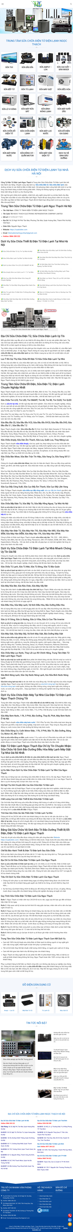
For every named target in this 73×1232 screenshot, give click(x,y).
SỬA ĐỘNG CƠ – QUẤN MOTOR (27, 154)
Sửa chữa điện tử (42, 185)
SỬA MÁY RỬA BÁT (27, 110)
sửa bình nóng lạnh (48, 684)
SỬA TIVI (9, 67)
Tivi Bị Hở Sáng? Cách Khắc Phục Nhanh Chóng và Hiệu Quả (61, 1051)
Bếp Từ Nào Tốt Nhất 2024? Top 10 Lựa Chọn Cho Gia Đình (61, 1089)
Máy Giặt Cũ (64, 1010)
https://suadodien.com (18, 230)
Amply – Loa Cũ (9, 1010)
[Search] (71, 4)
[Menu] (2, 4)
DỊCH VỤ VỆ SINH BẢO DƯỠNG (64, 155)
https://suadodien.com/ (10, 840)
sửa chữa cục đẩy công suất (33, 490)
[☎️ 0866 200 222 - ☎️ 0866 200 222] (36, 4)
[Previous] (3, 1003)
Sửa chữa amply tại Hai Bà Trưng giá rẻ (18, 1059)
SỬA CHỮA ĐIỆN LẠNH (27, 132)
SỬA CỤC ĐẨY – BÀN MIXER (64, 68)
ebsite (57, 837)
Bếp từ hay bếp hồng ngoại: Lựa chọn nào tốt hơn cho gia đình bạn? (61, 1070)
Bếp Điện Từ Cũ (27, 1010)
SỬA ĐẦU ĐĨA (27, 67)
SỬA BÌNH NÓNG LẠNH (45, 110)
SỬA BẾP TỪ (9, 89)
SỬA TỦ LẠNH (27, 89)
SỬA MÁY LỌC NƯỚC (46, 132)
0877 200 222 (50, 1146)
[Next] (69, 1003)
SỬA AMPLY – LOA (46, 68)
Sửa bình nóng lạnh (8, 686)
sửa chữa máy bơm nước (25, 722)
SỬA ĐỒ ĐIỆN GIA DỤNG (64, 132)
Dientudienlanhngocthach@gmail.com (22, 233)
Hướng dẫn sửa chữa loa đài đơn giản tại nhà (61, 1033)
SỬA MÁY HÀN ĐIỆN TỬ (45, 154)
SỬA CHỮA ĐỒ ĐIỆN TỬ (9, 132)
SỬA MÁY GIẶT (45, 89)
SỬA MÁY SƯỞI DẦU (63, 110)
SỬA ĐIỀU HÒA (63, 89)
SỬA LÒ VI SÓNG (9, 109)
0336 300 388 (47, 1123)
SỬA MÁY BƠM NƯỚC (9, 154)
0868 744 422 (47, 1158)
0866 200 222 (10, 1123)
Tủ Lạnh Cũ (45, 1010)
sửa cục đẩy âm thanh (53, 490)
